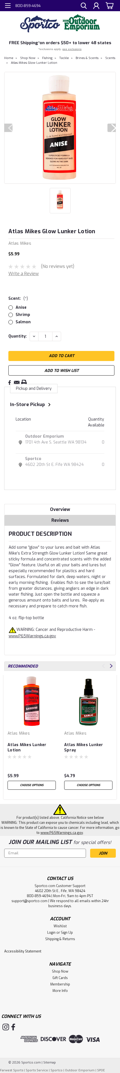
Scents (110, 58)
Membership (60, 984)
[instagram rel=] (5, 1027)
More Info (60, 991)
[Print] (24, 382)
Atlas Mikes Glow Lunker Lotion (34, 63)
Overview (60, 509)
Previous (8, 128)
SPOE (101, 1070)
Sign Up (67, 932)
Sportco (33, 458)
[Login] (96, 6)
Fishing (47, 58)
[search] (84, 6)
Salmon (23, 322)
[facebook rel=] (13, 1027)
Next (111, 128)
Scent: (18, 298)
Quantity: (17, 336)
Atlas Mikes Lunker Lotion (27, 747)
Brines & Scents (87, 58)
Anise (21, 307)
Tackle (64, 58)
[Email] (17, 382)
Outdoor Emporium (44, 436)
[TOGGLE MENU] (7, 6)
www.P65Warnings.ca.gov (32, 636)
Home (8, 58)
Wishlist (60, 926)
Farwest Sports (11, 1070)
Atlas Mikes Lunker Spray (83, 747)
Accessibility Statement (22, 951)
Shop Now (27, 58)
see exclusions (72, 49)
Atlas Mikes (19, 733)
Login (51, 932)
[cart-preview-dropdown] (109, 5)
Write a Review (23, 274)
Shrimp (23, 314)
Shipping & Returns (60, 939)
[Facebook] (9, 382)
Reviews (60, 520)
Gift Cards (60, 978)
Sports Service (37, 1070)
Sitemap (49, 1062)
